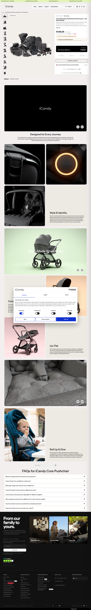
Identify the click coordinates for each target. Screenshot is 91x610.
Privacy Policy (30, 605)
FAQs (22, 581)
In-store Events (6, 596)
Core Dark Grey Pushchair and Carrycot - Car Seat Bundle (16, 12)
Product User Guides (25, 590)
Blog (4, 579)
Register (15, 550)
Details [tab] (45, 294)
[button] (4, 16)
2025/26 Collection (7, 592)
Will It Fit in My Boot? (42, 586)
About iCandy (6, 577)
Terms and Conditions (25, 598)
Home (2, 12)
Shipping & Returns (25, 588)
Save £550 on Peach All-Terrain (10, 1)
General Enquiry (24, 582)
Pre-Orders (23, 586)
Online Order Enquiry (25, 584)
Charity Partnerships (7, 585)
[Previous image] (11, 45)
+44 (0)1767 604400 (59, 585)
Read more (58, 27)
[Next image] (50, 45)
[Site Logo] (9, 6)
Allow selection (45, 319)
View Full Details (72, 60)
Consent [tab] (24, 295)
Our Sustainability (7, 588)
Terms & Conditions (23, 605)
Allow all (66, 319)
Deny (25, 319)
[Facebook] (78, 605)
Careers (8, 583)
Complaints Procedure (25, 594)
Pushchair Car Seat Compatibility (45, 589)
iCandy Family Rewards (9, 581)
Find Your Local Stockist (8, 587)
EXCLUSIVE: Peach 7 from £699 (55, 1)
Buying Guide (54, 6)
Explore (40, 6)
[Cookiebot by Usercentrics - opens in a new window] (69, 290)
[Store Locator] (79, 6)
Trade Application (7, 594)
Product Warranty (24, 592)
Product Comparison (8, 590)
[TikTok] (87, 605)
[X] (76, 605)
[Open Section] (84, 476)
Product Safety (24, 579)
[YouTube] (84, 605)
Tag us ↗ (85, 64)
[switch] (37, 313)
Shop (35, 6)
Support (47, 6)
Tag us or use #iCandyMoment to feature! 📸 (72, 72)
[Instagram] (73, 605)
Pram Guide (40, 583)
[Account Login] (81, 6)
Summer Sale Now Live (32, 1)
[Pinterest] (81, 605)
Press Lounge (24, 596)
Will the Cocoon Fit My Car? (44, 581)
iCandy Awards (41, 577)
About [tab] (66, 294)
